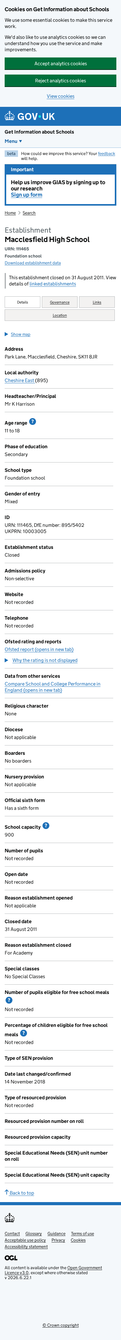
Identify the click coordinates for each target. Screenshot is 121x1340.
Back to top (21, 1193)
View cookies (60, 96)
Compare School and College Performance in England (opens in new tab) (53, 687)
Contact (12, 1233)
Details (22, 302)
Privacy (58, 1240)
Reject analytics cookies (60, 81)
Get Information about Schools (39, 132)
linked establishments (52, 284)
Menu (11, 141)
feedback (106, 153)
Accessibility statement (26, 1246)
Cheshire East (20, 380)
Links (97, 302)
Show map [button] (20, 334)
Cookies (78, 1240)
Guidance (56, 1233)
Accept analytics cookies (60, 63)
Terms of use (82, 1233)
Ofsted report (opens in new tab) (39, 649)
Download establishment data (33, 263)
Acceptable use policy (25, 1240)
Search (29, 213)
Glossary (33, 1233)
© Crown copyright (61, 1325)
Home (10, 213)
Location (60, 315)
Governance (59, 302)
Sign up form (26, 194)
